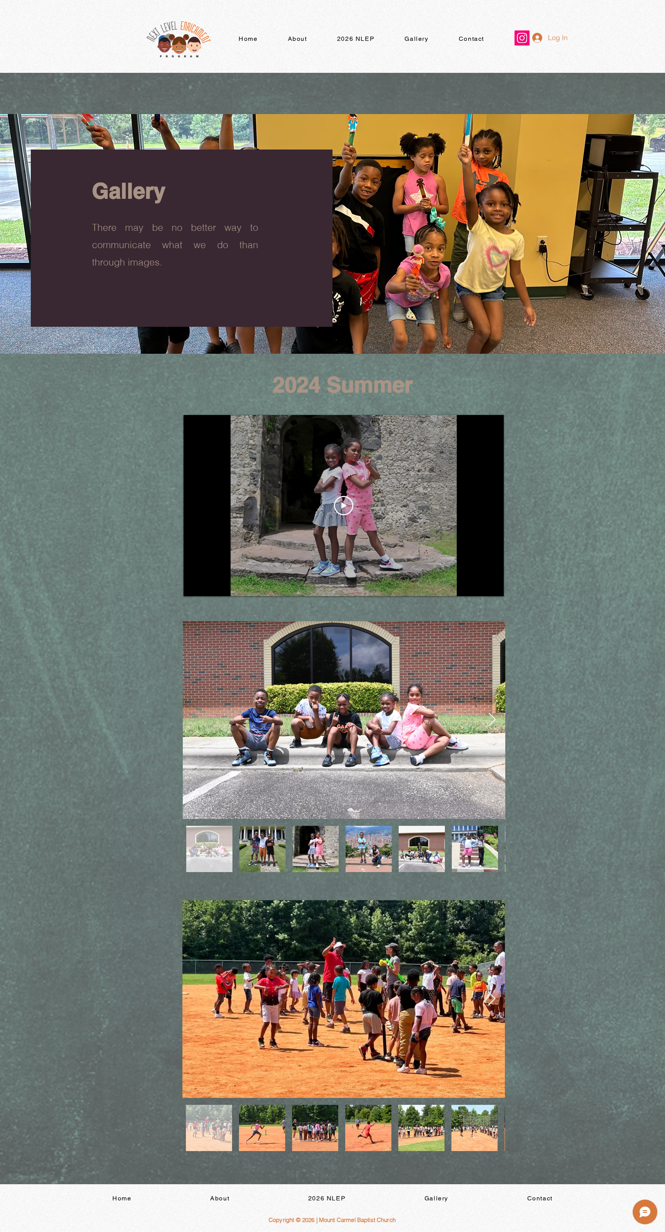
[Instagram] (522, 37)
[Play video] (343, 505)
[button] (356, 39)
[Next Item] (492, 720)
